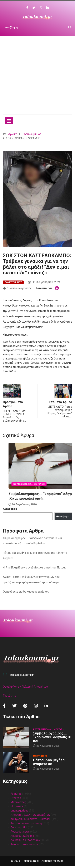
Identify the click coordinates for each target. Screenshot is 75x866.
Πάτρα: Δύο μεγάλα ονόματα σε (49, 762)
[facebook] (27, 7)
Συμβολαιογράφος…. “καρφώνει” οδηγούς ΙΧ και (52, 737)
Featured (16, 793)
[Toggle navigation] (9, 121)
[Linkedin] (47, 7)
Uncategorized (19, 810)
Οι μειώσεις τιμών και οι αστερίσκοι (26, 591)
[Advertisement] (37, 79)
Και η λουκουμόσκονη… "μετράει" (31, 818)
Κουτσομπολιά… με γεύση (26, 823)
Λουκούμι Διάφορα (22, 835)
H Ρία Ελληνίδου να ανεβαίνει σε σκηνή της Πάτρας (34, 567)
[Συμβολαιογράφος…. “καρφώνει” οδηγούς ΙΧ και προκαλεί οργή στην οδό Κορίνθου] (16, 737)
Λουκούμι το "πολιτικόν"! (26, 840)
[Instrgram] (41, 7)
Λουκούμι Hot (32, 134)
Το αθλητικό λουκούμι (24, 844)
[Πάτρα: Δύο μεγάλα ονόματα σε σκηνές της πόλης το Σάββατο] (16, 762)
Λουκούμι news (20, 831)
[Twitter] (33, 7)
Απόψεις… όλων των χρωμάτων (30, 814)
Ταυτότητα (9, 695)
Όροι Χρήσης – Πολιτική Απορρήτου (25, 686)
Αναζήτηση (10, 508)
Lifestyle (16, 797)
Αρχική (12, 134)
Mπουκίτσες (40, 756)
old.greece (17, 806)
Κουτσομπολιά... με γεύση (23, 484)
